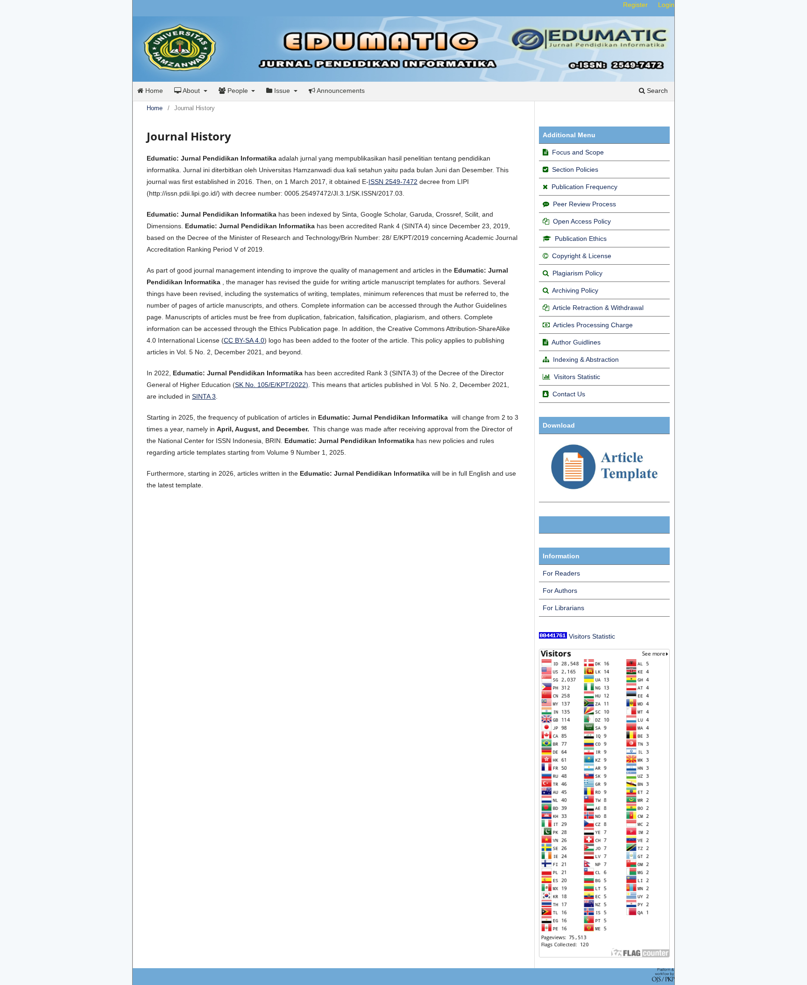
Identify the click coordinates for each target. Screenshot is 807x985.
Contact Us (568, 394)
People (238, 90)
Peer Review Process (584, 204)
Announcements (340, 90)
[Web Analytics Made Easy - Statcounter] (553, 636)
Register (635, 4)
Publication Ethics (581, 238)
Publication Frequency (584, 186)
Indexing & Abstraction (586, 359)
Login (666, 4)
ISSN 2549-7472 (393, 181)
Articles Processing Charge (592, 325)
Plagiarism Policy (577, 273)
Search (656, 90)
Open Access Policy (582, 221)
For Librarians (563, 608)
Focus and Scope (578, 152)
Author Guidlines (576, 342)
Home (153, 90)
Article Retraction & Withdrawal (598, 307)
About (191, 90)
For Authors (560, 590)
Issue (282, 90)
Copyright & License (581, 256)
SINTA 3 (204, 396)
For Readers (561, 573)
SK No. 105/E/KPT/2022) (271, 384)
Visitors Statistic (577, 376)
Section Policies (575, 169)
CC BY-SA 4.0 (244, 340)
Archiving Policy (575, 290)
